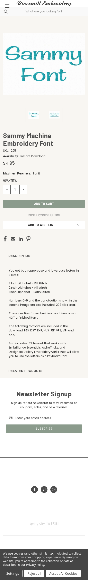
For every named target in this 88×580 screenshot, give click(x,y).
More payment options (44, 215)
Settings (12, 573)
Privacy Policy (35, 565)
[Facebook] (5, 239)
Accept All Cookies (63, 573)
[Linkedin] (21, 239)
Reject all (34, 573)
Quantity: (10, 180)
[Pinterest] (28, 239)
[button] (44, 256)
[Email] (13, 239)
